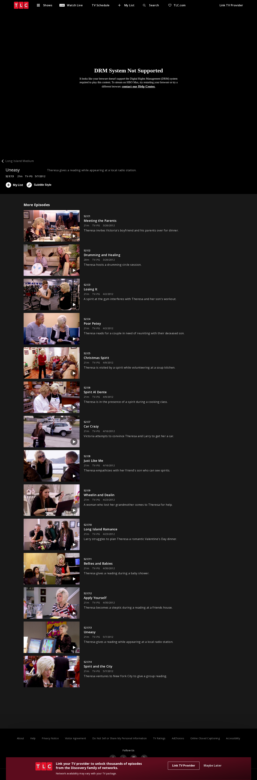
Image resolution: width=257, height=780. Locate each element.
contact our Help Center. (138, 86)
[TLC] (23, 5)
